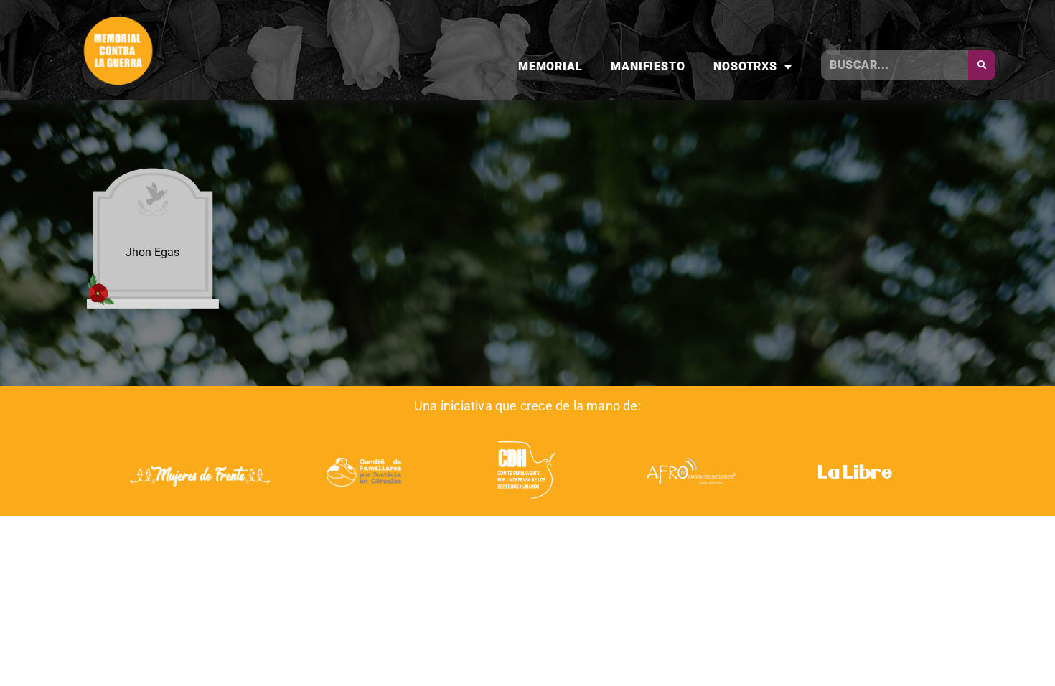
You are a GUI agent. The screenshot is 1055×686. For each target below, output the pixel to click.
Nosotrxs (745, 66)
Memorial (550, 66)
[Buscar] (981, 65)
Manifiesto (648, 66)
